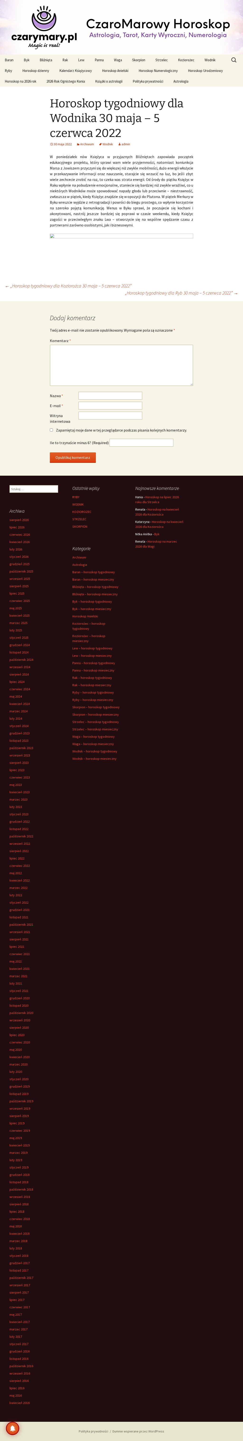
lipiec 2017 (16, 1300)
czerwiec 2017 (19, 1307)
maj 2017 (15, 1314)
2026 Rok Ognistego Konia (66, 81)
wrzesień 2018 (19, 1197)
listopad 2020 (18, 1005)
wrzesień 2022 (19, 843)
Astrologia (180, 81)
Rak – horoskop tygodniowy (92, 678)
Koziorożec (186, 60)
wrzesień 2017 (19, 1285)
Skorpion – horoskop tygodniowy (96, 707)
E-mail (56, 405)
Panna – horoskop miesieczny (93, 670)
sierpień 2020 (19, 1027)
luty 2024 (15, 718)
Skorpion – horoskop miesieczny (95, 714)
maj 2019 (15, 1138)
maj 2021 (15, 961)
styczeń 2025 (18, 637)
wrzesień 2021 (19, 932)
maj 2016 (15, 1395)
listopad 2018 (18, 1182)
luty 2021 (15, 983)
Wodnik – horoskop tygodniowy (94, 751)
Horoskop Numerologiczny (158, 70)
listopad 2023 (18, 740)
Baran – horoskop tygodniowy (93, 572)
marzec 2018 (18, 1241)
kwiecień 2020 (19, 1057)
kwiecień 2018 (19, 1233)
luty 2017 (15, 1336)
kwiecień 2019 (19, 1145)
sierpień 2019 (19, 1116)
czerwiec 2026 (19, 534)
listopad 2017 (18, 1270)
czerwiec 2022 (19, 866)
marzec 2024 (18, 711)
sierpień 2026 (19, 520)
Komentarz (60, 340)
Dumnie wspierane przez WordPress (138, 1431)
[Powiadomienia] (12, 1428)
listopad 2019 (18, 1094)
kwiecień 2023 (19, 792)
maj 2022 (15, 873)
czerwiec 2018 (19, 1219)
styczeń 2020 (18, 1079)
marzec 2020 (18, 1064)
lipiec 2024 (16, 682)
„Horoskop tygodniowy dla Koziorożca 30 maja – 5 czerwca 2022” (68, 286)
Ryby (8, 70)
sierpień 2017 (19, 1292)
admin (126, 144)
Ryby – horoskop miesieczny (92, 700)
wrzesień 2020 (19, 1020)
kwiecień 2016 (19, 1403)
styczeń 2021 (18, 991)
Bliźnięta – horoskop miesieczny (95, 594)
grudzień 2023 (19, 733)
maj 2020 (15, 1049)
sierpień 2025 (19, 586)
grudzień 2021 (19, 910)
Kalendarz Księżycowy (75, 70)
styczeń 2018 (18, 1255)
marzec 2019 (18, 1152)
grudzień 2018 (19, 1175)
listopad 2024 (18, 652)
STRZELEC (79, 519)
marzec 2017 (18, 1329)
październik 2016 (21, 1366)
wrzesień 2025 (19, 579)
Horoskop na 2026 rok (20, 81)
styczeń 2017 (18, 1344)
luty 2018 (15, 1248)
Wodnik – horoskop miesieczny (94, 758)
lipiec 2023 (16, 770)
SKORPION (79, 526)
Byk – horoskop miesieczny (91, 609)
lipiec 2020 (16, 1035)
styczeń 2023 (18, 814)
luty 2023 (15, 807)
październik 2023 (21, 748)
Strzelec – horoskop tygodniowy (95, 722)
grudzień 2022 (19, 821)
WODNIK (78, 504)
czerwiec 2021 (19, 954)
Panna (99, 60)
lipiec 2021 (16, 946)
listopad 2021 (18, 917)
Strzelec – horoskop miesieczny (95, 729)
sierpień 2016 (19, 1381)
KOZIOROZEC (81, 512)
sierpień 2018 (19, 1204)
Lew (81, 60)
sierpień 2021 (19, 939)
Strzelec (161, 60)
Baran (9, 60)
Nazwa (56, 395)
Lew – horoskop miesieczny (92, 655)
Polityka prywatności (148, 81)
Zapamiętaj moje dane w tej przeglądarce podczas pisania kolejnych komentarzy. (121, 430)
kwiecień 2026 (19, 542)
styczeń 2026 (18, 556)
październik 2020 (21, 1013)
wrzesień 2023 (19, 755)
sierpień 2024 (19, 674)
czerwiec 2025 (19, 601)
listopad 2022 (18, 829)
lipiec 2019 (16, 1123)
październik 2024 (21, 659)
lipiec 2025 (16, 593)
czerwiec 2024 (19, 689)
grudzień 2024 (19, 645)
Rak (65, 60)
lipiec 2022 (16, 858)
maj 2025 (15, 608)
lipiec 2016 (16, 1388)
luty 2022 (15, 895)
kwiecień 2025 (19, 615)
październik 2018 (21, 1189)
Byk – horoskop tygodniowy (92, 601)
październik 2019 (21, 1101)
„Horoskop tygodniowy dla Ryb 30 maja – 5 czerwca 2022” (181, 293)
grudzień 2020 (19, 998)
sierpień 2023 (19, 762)
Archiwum (87, 144)
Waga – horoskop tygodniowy (93, 736)
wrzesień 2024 (19, 667)
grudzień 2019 (19, 1086)
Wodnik (210, 60)
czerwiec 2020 (19, 1042)
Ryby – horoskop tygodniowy (93, 692)
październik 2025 (21, 571)
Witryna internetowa (60, 418)
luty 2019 (15, 1160)
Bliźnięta (46, 60)
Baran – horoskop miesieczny (93, 579)
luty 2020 (15, 1072)
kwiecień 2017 (19, 1322)
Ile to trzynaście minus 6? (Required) (79, 442)
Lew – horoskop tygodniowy (92, 648)
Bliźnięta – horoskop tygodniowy (95, 587)
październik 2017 (21, 1278)
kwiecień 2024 (19, 704)
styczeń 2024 (18, 726)
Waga (118, 60)
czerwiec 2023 (19, 777)
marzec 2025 (18, 623)
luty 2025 (15, 630)
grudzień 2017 (19, 1263)
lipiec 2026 (16, 527)
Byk (26, 60)
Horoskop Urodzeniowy (205, 70)
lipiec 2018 (16, 1211)
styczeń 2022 (18, 902)
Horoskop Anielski (115, 70)
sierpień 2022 (19, 851)
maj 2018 (15, 1226)
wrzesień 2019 (19, 1108)
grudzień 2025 (19, 564)
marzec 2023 (18, 799)
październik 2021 (21, 924)
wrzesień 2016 (19, 1373)
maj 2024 (15, 696)
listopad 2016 (18, 1359)
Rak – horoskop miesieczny (91, 685)
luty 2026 (15, 549)
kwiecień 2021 (19, 969)
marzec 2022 (18, 888)
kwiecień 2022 (19, 880)
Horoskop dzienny (35, 70)
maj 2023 (15, 785)
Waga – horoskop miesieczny (93, 744)
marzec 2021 (18, 976)
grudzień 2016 (19, 1351)
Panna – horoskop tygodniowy (93, 663)
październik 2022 (21, 836)
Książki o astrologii (108, 81)
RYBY (75, 497)
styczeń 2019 (18, 1167)
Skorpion (138, 60)
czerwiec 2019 (19, 1130)
